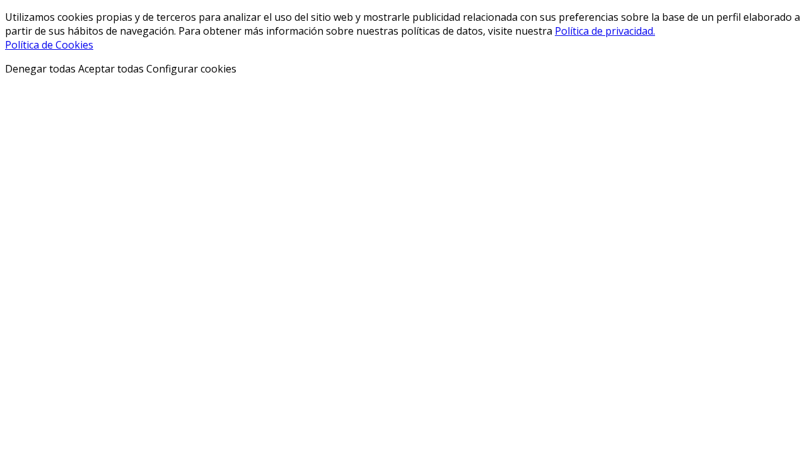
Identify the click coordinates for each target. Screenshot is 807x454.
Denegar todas (40, 69)
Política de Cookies (49, 45)
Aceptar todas (111, 69)
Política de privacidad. (605, 31)
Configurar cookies (191, 69)
